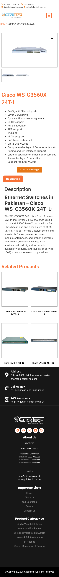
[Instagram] (41, 430)
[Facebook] (17, 430)
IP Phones (29, 541)
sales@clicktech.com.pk (29, 479)
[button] (52, 38)
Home (3, 24)
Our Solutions (29, 501)
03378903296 (34, 463)
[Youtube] (23, 430)
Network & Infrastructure (30, 537)
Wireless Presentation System (29, 532)
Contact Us (29, 510)
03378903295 (34, 460)
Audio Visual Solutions (29, 524)
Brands (29, 506)
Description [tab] (13, 178)
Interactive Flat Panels (29, 528)
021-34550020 (32, 454)
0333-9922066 (34, 457)
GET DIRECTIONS (29, 448)
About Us (29, 497)
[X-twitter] (29, 430)
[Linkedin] (35, 430)
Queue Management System (29, 546)
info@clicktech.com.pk (29, 476)
